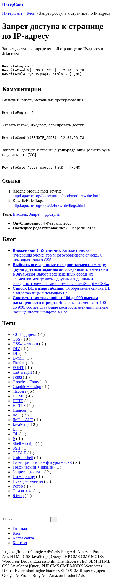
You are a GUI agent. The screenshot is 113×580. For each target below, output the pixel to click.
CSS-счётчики (25, 344)
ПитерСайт (13, 4)
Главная (20, 528)
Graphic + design (27, 386)
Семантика (22, 491)
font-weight (22, 372)
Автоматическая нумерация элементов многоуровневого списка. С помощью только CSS (58, 255)
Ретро (18, 486)
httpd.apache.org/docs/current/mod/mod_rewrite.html (56, 196)
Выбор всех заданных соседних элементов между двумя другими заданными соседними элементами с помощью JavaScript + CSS (61, 279)
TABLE (19, 453)
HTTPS (19, 405)
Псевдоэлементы (28, 481)
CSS (16, 339)
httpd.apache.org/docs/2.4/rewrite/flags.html (49, 205)
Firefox (19, 363)
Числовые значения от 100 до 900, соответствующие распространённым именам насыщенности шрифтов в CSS (60, 307)
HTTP (18, 401)
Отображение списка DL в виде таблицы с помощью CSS (61, 290)
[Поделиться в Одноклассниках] (4, 509)
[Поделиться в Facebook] (2, 509)
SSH (16, 448)
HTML (19, 396)
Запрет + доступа (44, 214)
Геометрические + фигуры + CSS (42, 462)
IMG (17, 415)
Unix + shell (23, 457)
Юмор (18, 495)
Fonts (17, 377)
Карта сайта (23, 538)
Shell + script (23, 443)
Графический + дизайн (33, 467)
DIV (16, 348)
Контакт (20, 542)
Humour (20, 410)
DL (15, 353)
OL (15, 434)
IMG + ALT (23, 419)
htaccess (20, 214)
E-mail (18, 358)
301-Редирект (25, 334)
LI (15, 429)
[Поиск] (54, 519)
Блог (31, 13)
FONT (18, 367)
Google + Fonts (26, 382)
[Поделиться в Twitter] (6, 509)
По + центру (24, 476)
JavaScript (21, 424)
